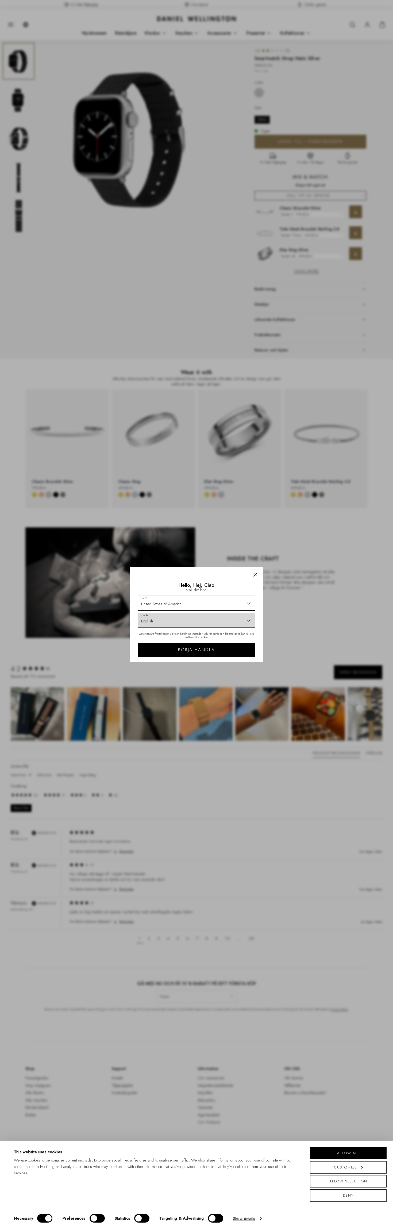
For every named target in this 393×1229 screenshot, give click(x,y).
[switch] (97, 1218)
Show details (244, 1219)
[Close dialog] (289, 536)
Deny (348, 1195)
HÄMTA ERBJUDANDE (234, 648)
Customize (345, 1167)
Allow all (348, 1153)
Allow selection (348, 1181)
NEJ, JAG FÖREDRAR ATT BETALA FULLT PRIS (234, 665)
